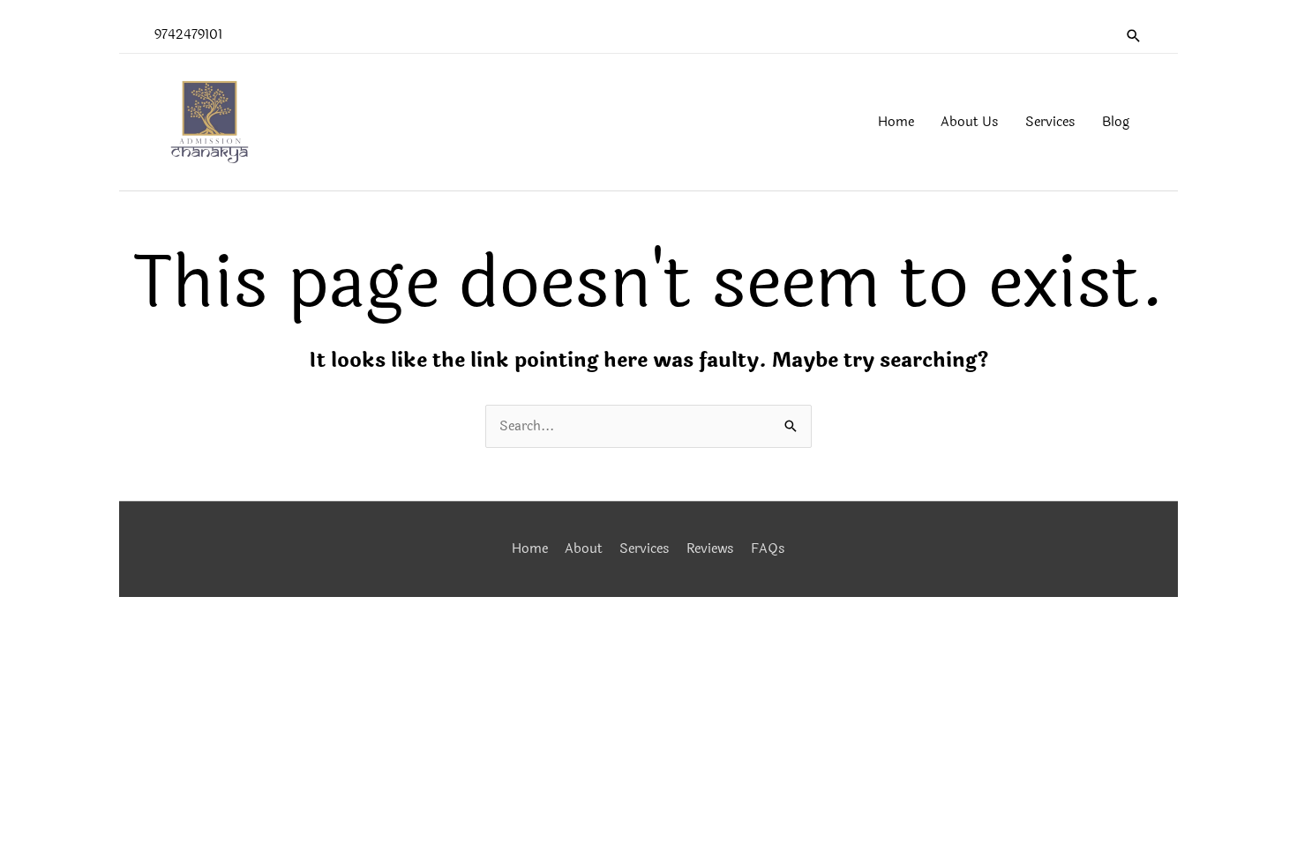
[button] (1134, 35)
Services (644, 549)
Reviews (710, 549)
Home (530, 549)
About (584, 549)
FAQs (768, 549)
